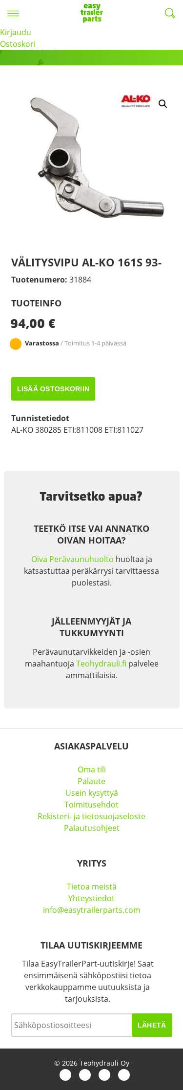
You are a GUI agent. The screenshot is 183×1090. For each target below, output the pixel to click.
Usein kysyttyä (91, 792)
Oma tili (92, 769)
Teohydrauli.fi (101, 663)
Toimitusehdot (91, 804)
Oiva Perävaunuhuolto (72, 559)
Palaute (91, 781)
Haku (170, 13)
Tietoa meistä (92, 886)
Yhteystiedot (91, 898)
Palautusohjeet (92, 828)
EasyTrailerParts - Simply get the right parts (92, 13)
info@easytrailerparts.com (92, 910)
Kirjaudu (15, 32)
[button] (163, 104)
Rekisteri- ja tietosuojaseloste (91, 816)
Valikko (13, 13)
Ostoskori (18, 44)
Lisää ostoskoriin (53, 389)
